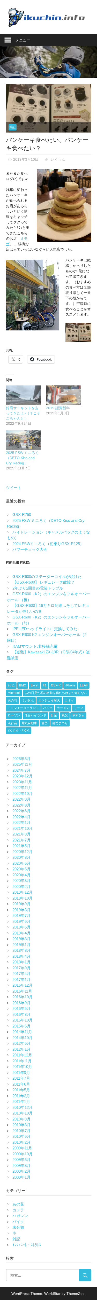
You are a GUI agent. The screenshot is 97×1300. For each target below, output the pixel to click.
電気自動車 (29, 723)
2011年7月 (21, 1078)
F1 (45, 685)
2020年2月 (21, 886)
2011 (11, 685)
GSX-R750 (21, 514)
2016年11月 (22, 991)
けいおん (27, 700)
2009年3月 (21, 1165)
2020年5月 (21, 869)
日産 (54, 715)
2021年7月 (21, 840)
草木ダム (78, 715)
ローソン (14, 715)
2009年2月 (21, 1171)
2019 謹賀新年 (58, 408)
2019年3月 (21, 939)
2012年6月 (21, 1043)
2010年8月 (21, 1125)
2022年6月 (21, 811)
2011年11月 (22, 1061)
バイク (48, 708)
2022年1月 (21, 822)
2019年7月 (21, 915)
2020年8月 (21, 857)
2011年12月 (22, 1055)
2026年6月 (21, 758)
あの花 (12, 700)
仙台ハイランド (35, 715)
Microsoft (14, 693)
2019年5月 (21, 927)
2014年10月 (22, 1037)
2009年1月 (21, 1177)
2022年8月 (21, 805)
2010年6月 (21, 1136)
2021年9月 (21, 834)
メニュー (23, 39)
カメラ (18, 1210)
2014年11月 (22, 1032)
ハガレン (20, 1215)
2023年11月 (22, 782)
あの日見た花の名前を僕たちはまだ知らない (56, 693)
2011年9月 (21, 1072)
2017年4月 (21, 973)
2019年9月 (21, 904)
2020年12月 (22, 851)
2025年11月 (22, 764)
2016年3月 (21, 1014)
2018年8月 (21, 950)
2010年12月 (22, 1107)
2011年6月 (21, 1084)
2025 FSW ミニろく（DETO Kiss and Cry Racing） (22, 458)
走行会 (12, 723)
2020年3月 (21, 880)
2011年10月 (22, 1066)
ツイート (13, 487)
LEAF (84, 685)
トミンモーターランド (23, 708)
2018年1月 (21, 962)
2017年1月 (21, 979)
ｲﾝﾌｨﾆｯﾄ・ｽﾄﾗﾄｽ (18, 730)
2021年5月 (21, 846)
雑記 (12, 127)
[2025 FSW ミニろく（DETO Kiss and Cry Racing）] (23, 440)
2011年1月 (21, 1101)
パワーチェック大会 (29, 549)
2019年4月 (21, 933)
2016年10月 (22, 997)
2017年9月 (21, 968)
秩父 (65, 715)
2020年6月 (21, 863)
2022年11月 (22, 787)
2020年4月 (21, 875)
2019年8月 (21, 910)
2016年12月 (22, 985)
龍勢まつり (60, 723)
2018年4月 (21, 956)
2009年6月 (21, 1159)
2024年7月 (21, 770)
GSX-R (56, 685)
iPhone (70, 685)
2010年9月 (21, 1119)
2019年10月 (22, 898)
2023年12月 (22, 776)
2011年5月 (21, 1090)
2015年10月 (22, 1020)
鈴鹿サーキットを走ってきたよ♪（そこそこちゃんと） (23, 413)
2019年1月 (21, 944)
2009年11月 (22, 1148)
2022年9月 (21, 799)
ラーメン (63, 708)
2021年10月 (22, 828)
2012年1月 (21, 1049)
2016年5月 (21, 1008)
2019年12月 (22, 892)
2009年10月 (22, 1154)
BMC (22, 685)
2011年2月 (21, 1096)
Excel (34, 685)
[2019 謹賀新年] (63, 395)
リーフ (78, 708)
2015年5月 (21, 1026)
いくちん (58, 159)
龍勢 (44, 723)
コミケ (69, 700)
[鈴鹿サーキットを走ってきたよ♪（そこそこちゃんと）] (23, 395)
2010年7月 (21, 1130)
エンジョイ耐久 (49, 700)
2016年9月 (21, 1003)
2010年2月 (21, 1142)
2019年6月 (21, 921)
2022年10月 (22, 793)
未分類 (18, 1227)
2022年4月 (21, 817)
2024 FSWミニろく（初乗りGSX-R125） (48, 543)
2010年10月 (22, 1113)
